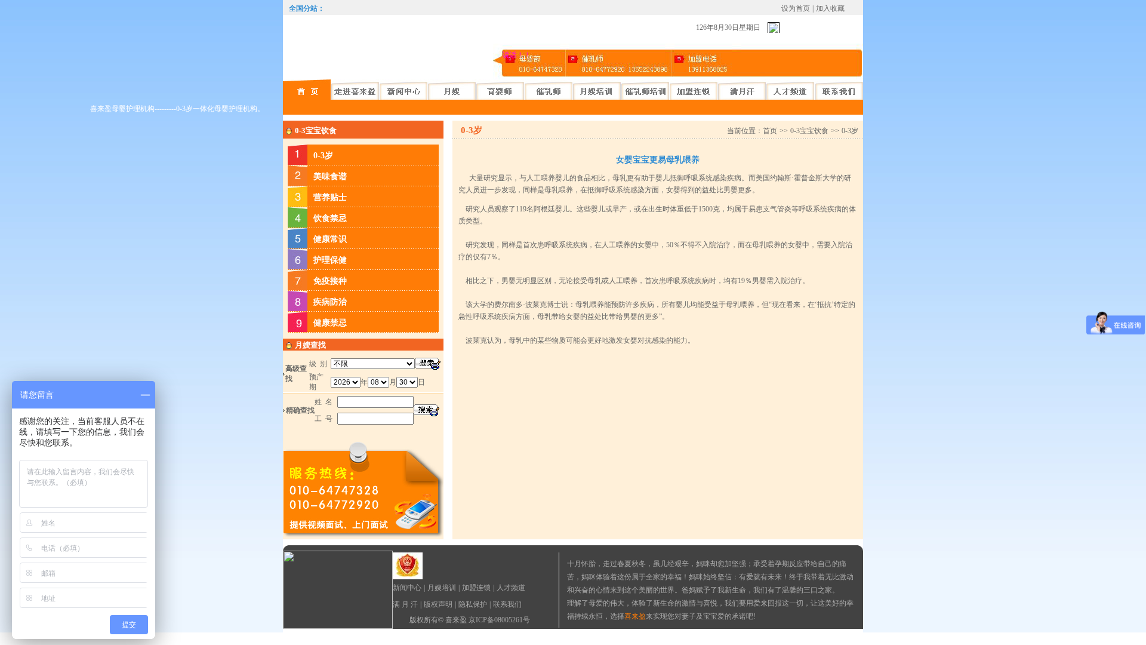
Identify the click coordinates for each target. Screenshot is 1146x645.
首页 (770, 131)
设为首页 (795, 8)
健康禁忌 (330, 322)
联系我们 (507, 604)
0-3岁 (323, 155)
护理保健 (330, 260)
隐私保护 (472, 604)
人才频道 (511, 587)
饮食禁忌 (330, 218)
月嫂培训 (441, 587)
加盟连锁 (476, 587)
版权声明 (438, 604)
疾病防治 (330, 301)
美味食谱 (330, 176)
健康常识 (330, 239)
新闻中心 (407, 587)
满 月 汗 (405, 604)
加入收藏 (830, 8)
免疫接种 (330, 281)
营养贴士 (330, 197)
